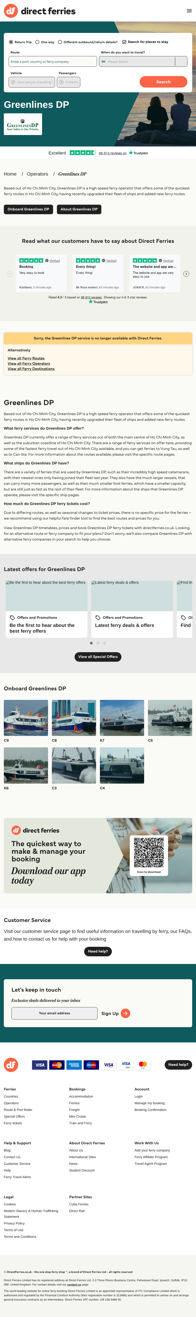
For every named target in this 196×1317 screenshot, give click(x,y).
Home (10, 174)
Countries (11, 1096)
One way (47, 42)
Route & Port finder (18, 1110)
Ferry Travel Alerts (17, 1177)
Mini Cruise (77, 1116)
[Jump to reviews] (98, 152)
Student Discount (82, 1170)
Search (163, 81)
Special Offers (14, 1116)
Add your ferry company (152, 1150)
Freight (74, 1110)
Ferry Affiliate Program (151, 1157)
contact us (74, 1284)
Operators (37, 174)
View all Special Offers (98, 657)
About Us (76, 1150)
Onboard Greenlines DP (28, 209)
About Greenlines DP (79, 209)
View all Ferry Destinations (31, 369)
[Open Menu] (189, 11)
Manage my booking (150, 1103)
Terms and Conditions (20, 1237)
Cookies (10, 1204)
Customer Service (17, 1164)
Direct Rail (77, 1211)
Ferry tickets (13, 1123)
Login (139, 1096)
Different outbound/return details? (90, 42)
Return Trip (23, 42)
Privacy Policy (14, 1223)
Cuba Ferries (78, 1204)
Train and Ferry (80, 1123)
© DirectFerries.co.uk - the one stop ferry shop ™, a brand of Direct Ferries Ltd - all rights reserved (68, 1272)
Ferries (74, 1103)
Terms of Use (13, 1230)
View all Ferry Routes (26, 358)
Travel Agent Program (151, 1164)
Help (7, 1170)
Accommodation (81, 1096)
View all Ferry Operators (29, 364)
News (73, 1164)
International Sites (82, 1157)
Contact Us (12, 1157)
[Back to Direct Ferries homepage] (40, 11)
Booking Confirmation (151, 1110)
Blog (7, 1150)
